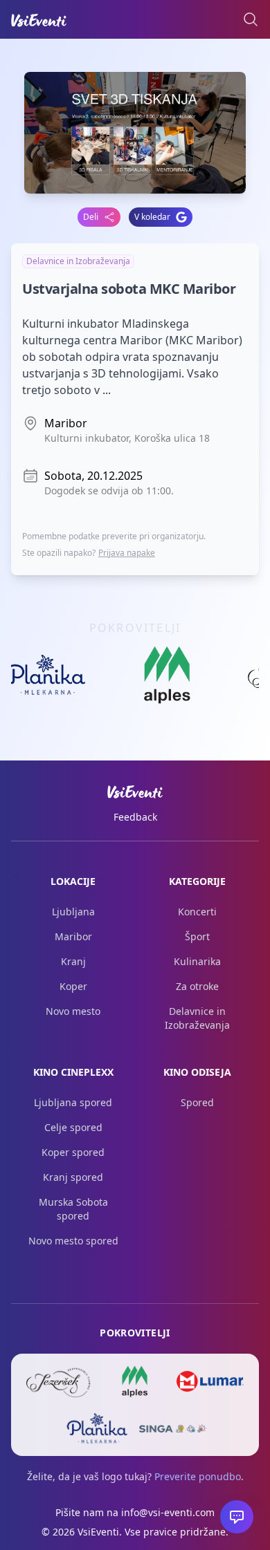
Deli (90, 217)
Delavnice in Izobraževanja (197, 1018)
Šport (197, 936)
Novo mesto (73, 1011)
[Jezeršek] (59, 1381)
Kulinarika (197, 961)
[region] (135, 679)
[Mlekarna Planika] (97, 1428)
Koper (73, 986)
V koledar (152, 217)
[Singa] (172, 1428)
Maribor (73, 936)
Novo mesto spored (73, 1240)
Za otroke (197, 986)
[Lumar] (210, 1381)
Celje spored (73, 1127)
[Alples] (135, 1381)
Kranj (73, 961)
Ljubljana (73, 911)
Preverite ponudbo (197, 1476)
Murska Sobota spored (73, 1208)
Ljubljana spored (73, 1102)
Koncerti (197, 911)
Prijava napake (126, 553)
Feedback (135, 816)
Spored (197, 1102)
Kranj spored (73, 1177)
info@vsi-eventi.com (168, 1512)
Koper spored (73, 1152)
